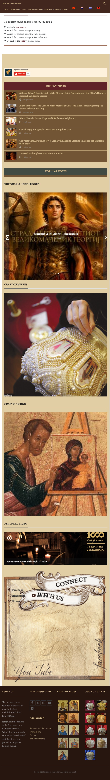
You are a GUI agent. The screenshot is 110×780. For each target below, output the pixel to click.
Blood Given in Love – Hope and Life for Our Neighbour (47, 118)
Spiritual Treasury (35, 9)
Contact (65, 9)
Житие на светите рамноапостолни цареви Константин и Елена (56, 233)
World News (35, 731)
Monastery (15, 9)
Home (6, 9)
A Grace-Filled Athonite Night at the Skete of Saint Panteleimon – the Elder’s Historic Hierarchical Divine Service (62, 94)
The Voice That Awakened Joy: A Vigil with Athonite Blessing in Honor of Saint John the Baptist (61, 142)
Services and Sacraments (41, 728)
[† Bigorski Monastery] (12, 3)
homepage (21, 27)
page (22, 40)
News (23, 9)
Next (105, 236)
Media (57, 9)
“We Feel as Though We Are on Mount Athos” (41, 153)
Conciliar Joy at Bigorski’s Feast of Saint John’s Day (45, 129)
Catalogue (49, 9)
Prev (6, 236)
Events (33, 735)
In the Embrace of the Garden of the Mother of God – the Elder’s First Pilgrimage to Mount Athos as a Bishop (61, 107)
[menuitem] (74, 8)
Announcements (37, 738)
